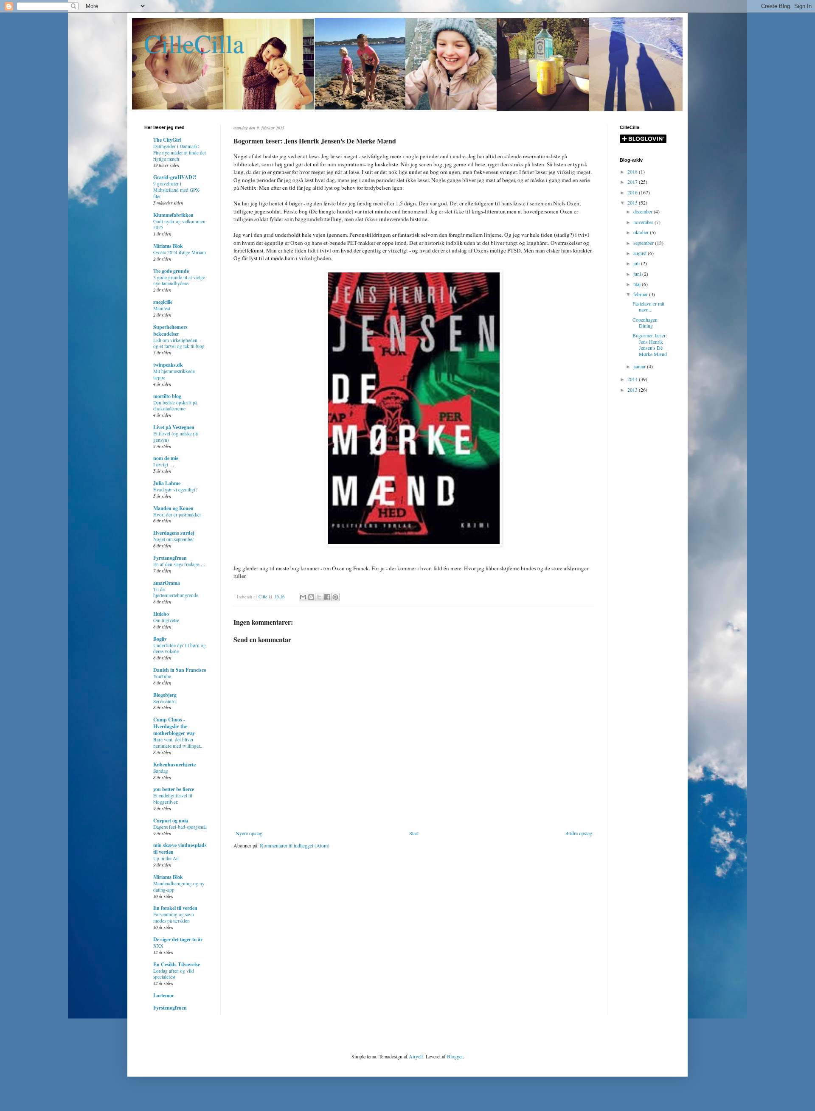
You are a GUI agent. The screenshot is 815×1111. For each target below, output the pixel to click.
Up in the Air (166, 858)
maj (637, 284)
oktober (641, 232)
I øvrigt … (163, 464)
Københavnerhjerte (174, 764)
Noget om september (173, 539)
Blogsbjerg (165, 695)
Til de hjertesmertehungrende (175, 592)
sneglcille (162, 302)
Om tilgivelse (166, 620)
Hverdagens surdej (173, 532)
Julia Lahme (166, 483)
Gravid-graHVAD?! (175, 177)
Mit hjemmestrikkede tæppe (174, 374)
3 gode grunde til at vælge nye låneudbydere (179, 280)
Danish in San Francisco (179, 669)
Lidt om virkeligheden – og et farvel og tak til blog (179, 343)
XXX (158, 946)
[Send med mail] (303, 597)
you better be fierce (173, 789)
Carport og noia (170, 820)
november (644, 222)
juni (637, 273)
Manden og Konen (173, 508)
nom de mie (165, 458)
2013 (633, 389)
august (640, 253)
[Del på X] (319, 597)
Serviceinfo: (165, 701)
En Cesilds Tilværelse (176, 964)
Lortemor (163, 995)
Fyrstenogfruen (170, 557)
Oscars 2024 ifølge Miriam (179, 252)
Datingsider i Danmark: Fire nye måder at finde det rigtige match (179, 152)
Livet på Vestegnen (173, 427)
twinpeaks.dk (168, 364)
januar (640, 366)
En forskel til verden (175, 908)
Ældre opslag (578, 833)
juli (637, 263)
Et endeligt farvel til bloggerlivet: (172, 798)
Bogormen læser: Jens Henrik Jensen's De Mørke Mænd (649, 344)
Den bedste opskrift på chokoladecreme (175, 405)
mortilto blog (167, 396)
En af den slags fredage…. (179, 564)
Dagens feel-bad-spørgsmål (180, 827)
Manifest (161, 308)
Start (414, 833)
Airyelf (416, 1056)
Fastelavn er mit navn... (648, 306)
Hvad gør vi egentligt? (175, 489)
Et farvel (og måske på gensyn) (175, 436)
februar (641, 294)
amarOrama (166, 582)
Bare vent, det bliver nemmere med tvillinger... (178, 742)
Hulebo (161, 613)
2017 (633, 181)
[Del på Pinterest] (335, 597)
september (644, 242)
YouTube (162, 676)
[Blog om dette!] (311, 597)
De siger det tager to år (177, 939)
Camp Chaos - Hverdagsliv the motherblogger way (174, 726)
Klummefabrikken (173, 215)
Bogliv (160, 638)
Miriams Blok (168, 246)
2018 (633, 171)
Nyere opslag (249, 833)
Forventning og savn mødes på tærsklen (173, 917)
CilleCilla (194, 43)
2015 (633, 202)
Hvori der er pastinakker (177, 514)
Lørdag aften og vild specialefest (173, 974)
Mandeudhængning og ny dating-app (179, 886)
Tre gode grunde (171, 271)
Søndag (160, 771)
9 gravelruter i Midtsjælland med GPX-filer (176, 189)
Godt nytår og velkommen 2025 (179, 224)
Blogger (455, 1056)
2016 (633, 192)
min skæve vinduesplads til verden (180, 849)
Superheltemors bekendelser (170, 330)
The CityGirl (167, 139)
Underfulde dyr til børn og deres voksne (179, 648)
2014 (633, 379)
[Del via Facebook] (327, 597)
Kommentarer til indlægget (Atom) (294, 845)
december (643, 211)
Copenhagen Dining (645, 322)
